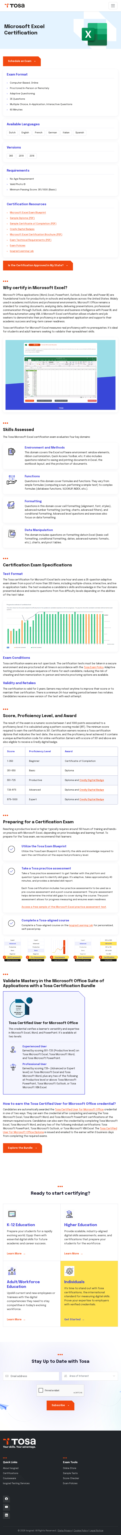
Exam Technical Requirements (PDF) (30, 240)
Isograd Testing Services (16, 1483)
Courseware (9, 1478)
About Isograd (10, 1468)
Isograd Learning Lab (22, 251)
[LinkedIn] (6, 1515)
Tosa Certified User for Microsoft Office (79, 1109)
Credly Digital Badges (22, 229)
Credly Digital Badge (91, 780)
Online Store (69, 1468)
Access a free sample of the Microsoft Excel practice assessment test (64, 907)
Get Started (74, 1319)
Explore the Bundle (22, 1148)
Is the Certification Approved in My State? (38, 265)
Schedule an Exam (22, 61)
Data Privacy (65, 1531)
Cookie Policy (81, 1531)
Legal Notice (96, 1531)
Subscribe (60, 1405)
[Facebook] (6, 1499)
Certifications (10, 1473)
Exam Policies (17, 245)
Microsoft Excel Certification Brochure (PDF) (36, 234)
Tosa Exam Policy (93, 667)
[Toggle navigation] (113, 5)
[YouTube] (6, 1507)
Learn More (16, 1253)
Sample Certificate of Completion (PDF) (33, 223)
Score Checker (71, 1478)
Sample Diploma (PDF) (22, 218)
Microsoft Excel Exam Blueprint (28, 212)
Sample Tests (70, 1473)
